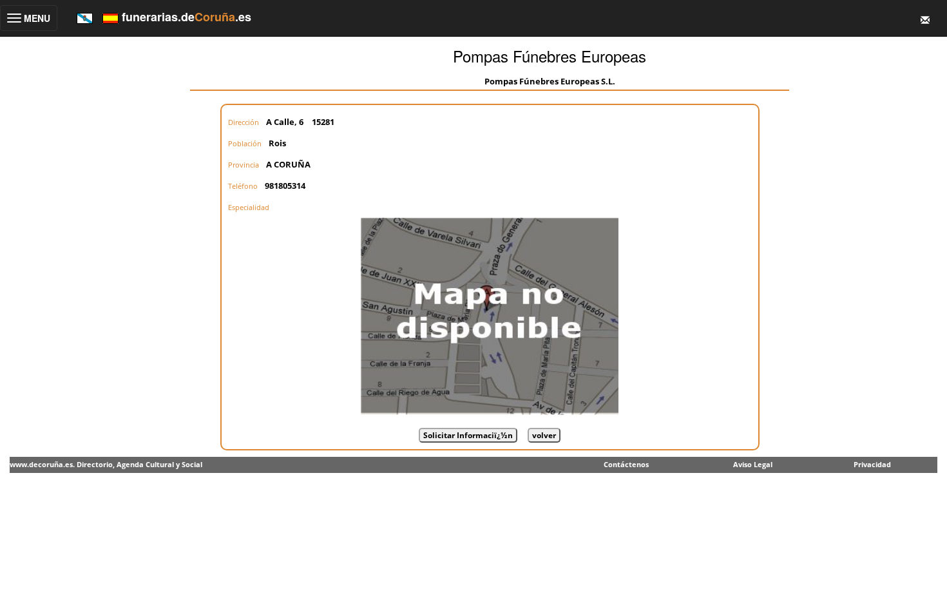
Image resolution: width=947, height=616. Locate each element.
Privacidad (872, 464)
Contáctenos (626, 464)
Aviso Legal (752, 464)
